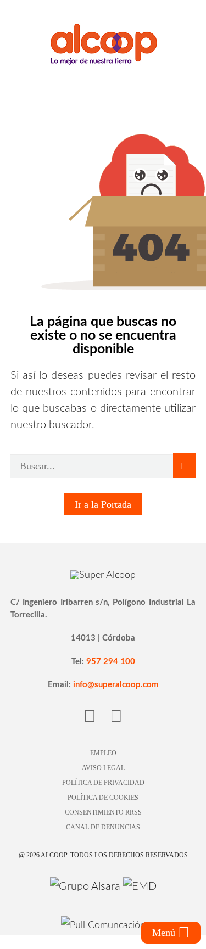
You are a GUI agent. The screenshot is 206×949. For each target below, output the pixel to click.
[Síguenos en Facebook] (89, 717)
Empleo (103, 753)
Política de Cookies (103, 797)
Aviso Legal (103, 768)
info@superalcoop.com (116, 685)
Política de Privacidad (103, 783)
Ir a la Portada (103, 504)
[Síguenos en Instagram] (116, 717)
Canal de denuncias (103, 827)
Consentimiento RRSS (103, 812)
